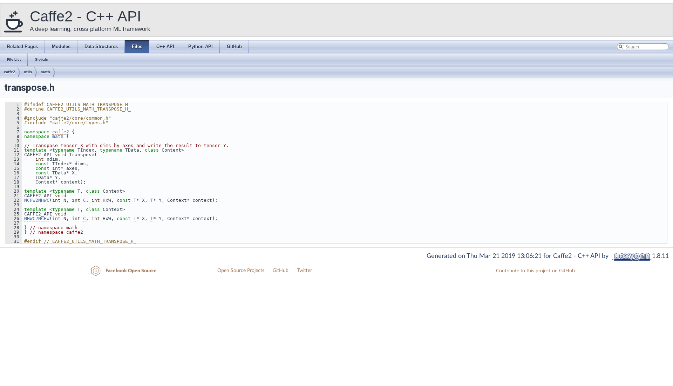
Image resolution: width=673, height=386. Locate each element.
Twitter (304, 270)
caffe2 (9, 72)
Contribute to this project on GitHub (535, 270)
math (45, 72)
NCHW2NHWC (36, 200)
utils (28, 72)
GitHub (280, 270)
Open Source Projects (240, 270)
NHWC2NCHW (36, 218)
